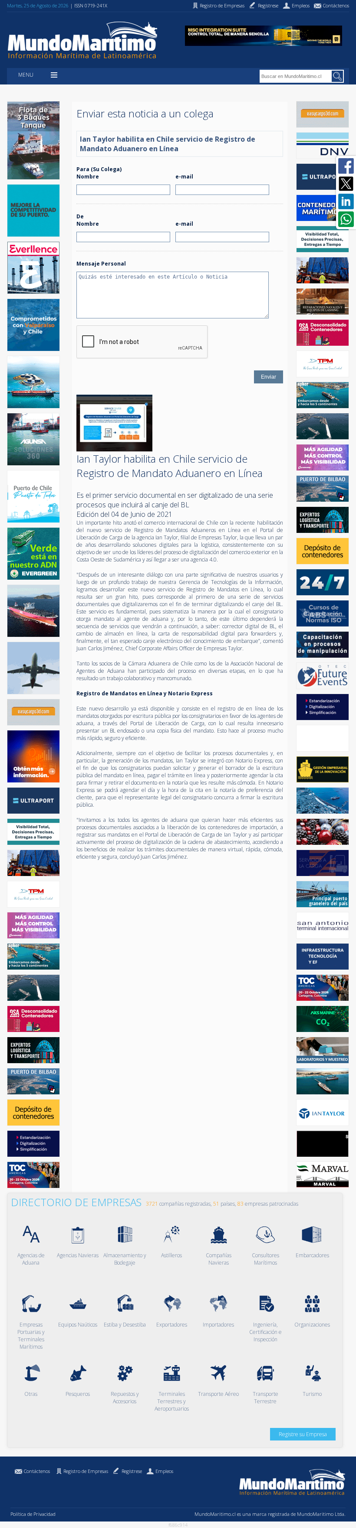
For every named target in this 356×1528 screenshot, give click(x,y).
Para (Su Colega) (99, 169)
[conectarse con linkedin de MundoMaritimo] (346, 201)
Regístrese (132, 1471)
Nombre (87, 176)
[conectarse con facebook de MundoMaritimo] (346, 166)
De (80, 216)
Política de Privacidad (33, 1514)
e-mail (184, 176)
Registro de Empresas (85, 1471)
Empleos (164, 1471)
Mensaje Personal (101, 263)
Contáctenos (37, 1471)
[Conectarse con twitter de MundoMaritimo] (346, 183)
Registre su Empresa (303, 1434)
